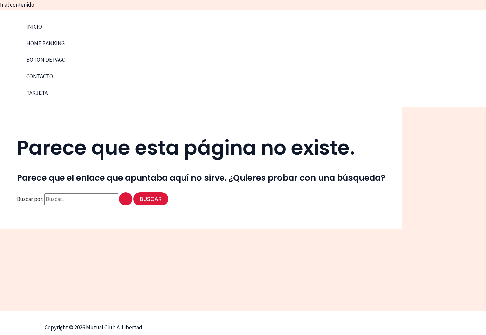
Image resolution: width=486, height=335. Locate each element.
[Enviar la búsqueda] (125, 198)
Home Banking (45, 43)
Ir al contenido (17, 4)
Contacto (39, 76)
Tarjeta (37, 92)
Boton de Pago (46, 59)
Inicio (34, 26)
